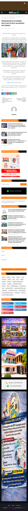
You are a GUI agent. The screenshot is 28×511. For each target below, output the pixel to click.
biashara (9, 281)
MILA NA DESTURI (9, 288)
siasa (23, 277)
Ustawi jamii (17, 292)
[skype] (7, 306)
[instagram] (7, 309)
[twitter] (20, 303)
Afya (14, 279)
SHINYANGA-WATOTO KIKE (19, 288)
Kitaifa (13, 277)
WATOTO (23, 292)
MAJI (3, 288)
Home (2, 17)
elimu (17, 279)
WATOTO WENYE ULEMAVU (7, 295)
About (13, 505)
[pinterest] (20, 306)
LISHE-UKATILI (22, 286)
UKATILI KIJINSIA (22, 290)
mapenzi (4, 283)
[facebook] (7, 303)
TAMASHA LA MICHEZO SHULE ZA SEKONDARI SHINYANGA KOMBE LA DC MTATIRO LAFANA (17, 217)
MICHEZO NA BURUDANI (18, 281)
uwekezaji (9, 283)
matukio (9, 279)
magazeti (8, 277)
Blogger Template (11, 507)
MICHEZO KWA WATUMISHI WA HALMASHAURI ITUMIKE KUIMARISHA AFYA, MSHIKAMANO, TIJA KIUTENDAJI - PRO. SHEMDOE (17, 126)
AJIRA (8, 286)
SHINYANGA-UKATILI (17, 283)
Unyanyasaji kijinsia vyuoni (7, 292)
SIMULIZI (4, 281)
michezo (6, 17)
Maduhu (14, 114)
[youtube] (7, 313)
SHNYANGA (4, 290)
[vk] (20, 309)
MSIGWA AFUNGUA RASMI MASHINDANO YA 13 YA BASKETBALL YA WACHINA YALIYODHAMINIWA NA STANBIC (17, 141)
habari (3, 277)
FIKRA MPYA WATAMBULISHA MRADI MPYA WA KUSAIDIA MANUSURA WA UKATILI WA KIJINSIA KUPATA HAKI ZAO (17, 231)
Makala (21, 279)
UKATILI (3, 286)
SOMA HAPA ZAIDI (12, 82)
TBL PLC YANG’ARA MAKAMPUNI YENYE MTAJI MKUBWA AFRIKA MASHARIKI (17, 210)
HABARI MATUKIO (14, 286)
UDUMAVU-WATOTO (13, 290)
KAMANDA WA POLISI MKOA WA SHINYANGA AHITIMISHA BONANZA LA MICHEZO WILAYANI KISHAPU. (17, 224)
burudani (4, 279)
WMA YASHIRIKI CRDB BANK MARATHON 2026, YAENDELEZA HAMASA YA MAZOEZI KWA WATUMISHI (17, 134)
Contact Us (18, 505)
